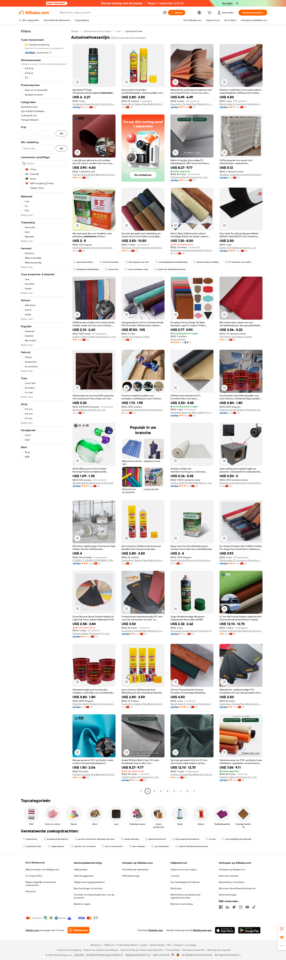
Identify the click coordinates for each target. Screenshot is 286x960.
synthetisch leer (33, 846)
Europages (191, 945)
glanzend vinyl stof (157, 839)
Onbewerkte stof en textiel (97, 31)
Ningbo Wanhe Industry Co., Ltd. (88, 409)
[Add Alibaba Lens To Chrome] (79, 930)
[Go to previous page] (141, 791)
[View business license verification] (172, 955)
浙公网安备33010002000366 (197, 955)
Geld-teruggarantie (84, 875)
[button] (165, 13)
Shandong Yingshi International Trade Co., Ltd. (143, 247)
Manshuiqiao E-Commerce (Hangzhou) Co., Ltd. (240, 104)
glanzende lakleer (85, 262)
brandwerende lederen (57, 839)
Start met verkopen (229, 875)
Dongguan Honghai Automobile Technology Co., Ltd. (192, 250)
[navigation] (44, 411)
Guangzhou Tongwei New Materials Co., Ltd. (192, 104)
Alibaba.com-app (202, 930)
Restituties (176, 888)
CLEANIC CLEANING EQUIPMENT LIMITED (94, 560)
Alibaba (75, 31)
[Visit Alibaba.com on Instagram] (241, 907)
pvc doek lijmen (162, 846)
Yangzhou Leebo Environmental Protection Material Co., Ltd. (240, 174)
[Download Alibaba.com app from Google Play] (249, 930)
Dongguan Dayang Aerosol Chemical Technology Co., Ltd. (94, 104)
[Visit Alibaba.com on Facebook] (221, 907)
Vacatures (30, 891)
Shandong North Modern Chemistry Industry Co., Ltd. (240, 409)
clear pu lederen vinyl (138, 269)
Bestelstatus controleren (232, 882)
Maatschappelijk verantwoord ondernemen (40, 883)
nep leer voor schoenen (85, 846)
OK (61, 133)
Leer (118, 31)
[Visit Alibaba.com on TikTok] (254, 907)
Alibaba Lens (32, 930)
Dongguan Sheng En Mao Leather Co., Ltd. (192, 412)
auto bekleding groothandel (238, 839)
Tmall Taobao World (127, 945)
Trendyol (178, 945)
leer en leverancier (114, 846)
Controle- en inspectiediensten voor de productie (94, 896)
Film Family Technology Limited (235, 336)
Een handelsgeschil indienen (185, 882)
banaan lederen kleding (207, 262)
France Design (177, 339)
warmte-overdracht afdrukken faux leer (96, 839)
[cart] (210, 13)
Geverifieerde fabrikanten (135, 869)
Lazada (143, 945)
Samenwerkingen (228, 894)
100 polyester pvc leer (138, 262)
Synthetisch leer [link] (134, 31)
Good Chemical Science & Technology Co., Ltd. (94, 247)
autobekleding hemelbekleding (173, 262)
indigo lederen (57, 846)
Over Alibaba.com (35, 862)
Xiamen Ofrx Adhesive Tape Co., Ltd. (237, 247)
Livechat (174, 875)
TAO (169, 945)
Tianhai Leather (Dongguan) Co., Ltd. (189, 177)
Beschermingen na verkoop (88, 888)
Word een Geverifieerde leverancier (237, 888)
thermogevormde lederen (187, 839)
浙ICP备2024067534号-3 (227, 955)
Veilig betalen (81, 869)
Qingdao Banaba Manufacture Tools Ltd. (92, 483)
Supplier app (156, 930)
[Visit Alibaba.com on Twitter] (234, 907)
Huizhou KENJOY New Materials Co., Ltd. (191, 483)
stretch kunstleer (111, 262)
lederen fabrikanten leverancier (193, 846)
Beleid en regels (82, 904)
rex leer (212, 839)
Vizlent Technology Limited (135, 336)
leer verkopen (138, 846)
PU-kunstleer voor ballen (239, 262)
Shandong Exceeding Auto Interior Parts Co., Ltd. (240, 483)
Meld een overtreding (181, 904)
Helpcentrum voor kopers (183, 869)
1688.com (109, 945)
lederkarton (31, 839)
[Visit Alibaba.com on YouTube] (247, 907)
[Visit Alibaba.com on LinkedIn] (227, 907)
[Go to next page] (194, 791)
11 (187, 791)
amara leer (113, 269)
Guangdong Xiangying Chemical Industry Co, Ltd (143, 409)
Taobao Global (156, 945)
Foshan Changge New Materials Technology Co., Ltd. (94, 174)
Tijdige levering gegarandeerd (89, 882)
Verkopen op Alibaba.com (232, 869)
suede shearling (131, 839)
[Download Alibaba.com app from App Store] (225, 930)
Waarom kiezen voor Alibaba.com (42, 869)
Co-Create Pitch (33, 875)
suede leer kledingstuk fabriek (171, 269)
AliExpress (96, 945)
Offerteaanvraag (130, 875)
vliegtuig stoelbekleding (88, 269)
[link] (281, 928)
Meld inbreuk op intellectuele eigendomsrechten (185, 896)
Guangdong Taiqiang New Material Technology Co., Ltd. (143, 104)
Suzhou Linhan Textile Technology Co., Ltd (94, 336)
